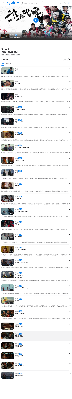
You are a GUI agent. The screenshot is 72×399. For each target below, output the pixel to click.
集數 (2, 63)
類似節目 (8, 63)
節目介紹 (6, 59)
